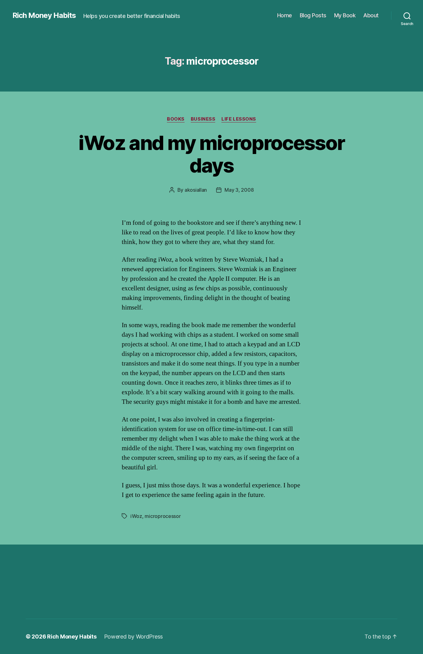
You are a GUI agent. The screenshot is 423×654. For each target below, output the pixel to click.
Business (203, 119)
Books (176, 119)
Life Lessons (238, 119)
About (371, 15)
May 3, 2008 (239, 190)
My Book (345, 15)
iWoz (136, 516)
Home (284, 15)
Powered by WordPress (133, 636)
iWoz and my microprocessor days (211, 154)
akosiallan (196, 190)
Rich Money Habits (44, 15)
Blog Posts (313, 15)
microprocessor (163, 516)
